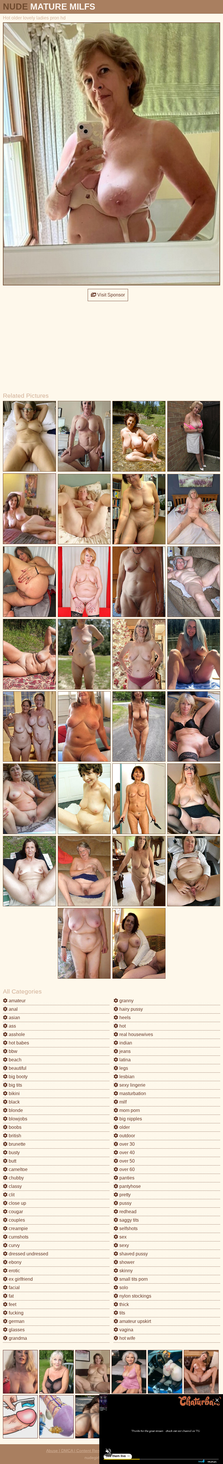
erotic (14, 1270)
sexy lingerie (131, 1085)
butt (12, 1161)
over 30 (126, 1144)
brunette (17, 1144)
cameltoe (18, 1169)
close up (17, 1203)
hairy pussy (130, 1009)
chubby (16, 1177)
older (124, 1127)
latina (124, 1059)
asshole (16, 1034)
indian (125, 1042)
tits (121, 1312)
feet (12, 1304)
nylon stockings (134, 1296)
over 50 (126, 1161)
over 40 (126, 1152)
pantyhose (129, 1186)
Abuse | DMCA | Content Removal (77, 1450)
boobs (14, 1127)
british (14, 1135)
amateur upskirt (134, 1321)
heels (124, 1017)
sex (122, 1236)
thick (123, 1304)
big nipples (130, 1118)
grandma (17, 1338)
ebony (14, 1262)
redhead (127, 1211)
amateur (17, 1000)
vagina (125, 1329)
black (14, 1101)
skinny (125, 1270)
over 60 (126, 1169)
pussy (125, 1203)
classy (15, 1186)
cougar (15, 1211)
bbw (12, 1051)
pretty (124, 1194)
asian (14, 1017)
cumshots (18, 1236)
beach (14, 1059)
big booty (18, 1076)
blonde (15, 1110)
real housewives (135, 1034)
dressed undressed (28, 1253)
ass (12, 1026)
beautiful (17, 1068)
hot (122, 1026)
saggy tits (128, 1220)
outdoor (126, 1135)
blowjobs (17, 1118)
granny (126, 1000)
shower (126, 1262)
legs (123, 1068)
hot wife (126, 1338)
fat (11, 1296)
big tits (15, 1085)
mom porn (129, 1110)
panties (126, 1177)
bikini (14, 1093)
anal (13, 1009)
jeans (124, 1051)
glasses (16, 1329)
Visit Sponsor (110, 294)
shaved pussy (133, 1253)
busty (14, 1152)
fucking (16, 1312)
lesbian (126, 1076)
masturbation (132, 1093)
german (16, 1321)
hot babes (18, 1042)
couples (16, 1220)
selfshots (128, 1228)
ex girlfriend (20, 1279)
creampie (18, 1228)
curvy (14, 1245)
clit (11, 1194)
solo (123, 1287)
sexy (123, 1245)
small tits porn (133, 1279)
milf (122, 1101)
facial (14, 1287)
